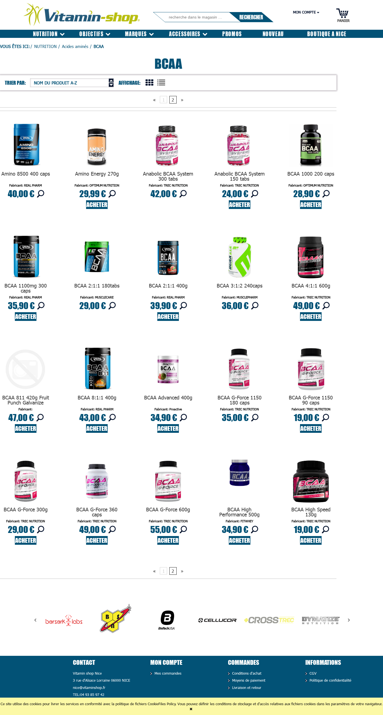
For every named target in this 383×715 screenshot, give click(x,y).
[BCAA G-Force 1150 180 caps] (239, 371)
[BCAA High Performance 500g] (239, 482)
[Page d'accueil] (82, 12)
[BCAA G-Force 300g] (25, 482)
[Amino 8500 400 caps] (25, 147)
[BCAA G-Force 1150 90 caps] (310, 371)
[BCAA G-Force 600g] (168, 482)
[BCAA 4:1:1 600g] (310, 259)
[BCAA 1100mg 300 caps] (25, 259)
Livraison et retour (246, 687)
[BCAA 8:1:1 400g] (96, 371)
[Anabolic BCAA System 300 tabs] (168, 147)
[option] (64, 620)
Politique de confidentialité (329, 680)
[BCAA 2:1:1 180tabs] (96, 259)
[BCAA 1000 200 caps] (310, 147)
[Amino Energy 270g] (96, 147)
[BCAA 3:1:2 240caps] (239, 259)
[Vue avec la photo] (149, 82)
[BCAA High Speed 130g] (310, 482)
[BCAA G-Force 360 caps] (96, 482)
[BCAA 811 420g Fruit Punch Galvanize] (25, 371)
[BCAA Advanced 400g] (168, 371)
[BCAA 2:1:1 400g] (168, 259)
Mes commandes (167, 673)
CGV (312, 673)
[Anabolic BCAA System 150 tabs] (239, 147)
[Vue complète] (161, 82)
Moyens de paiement (248, 680)
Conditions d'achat (246, 673)
